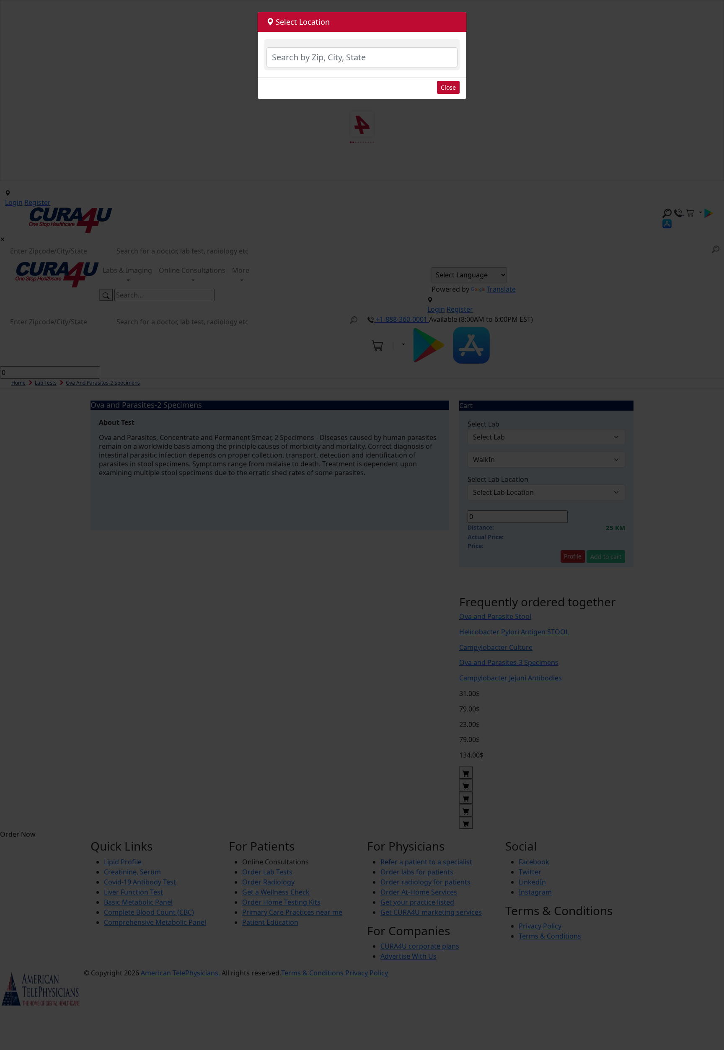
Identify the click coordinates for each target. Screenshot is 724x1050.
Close (448, 87)
